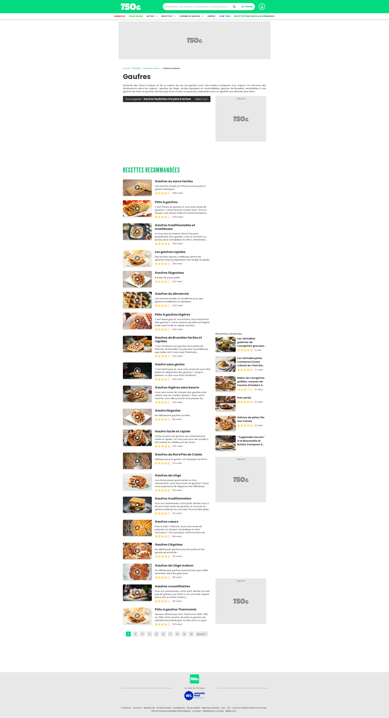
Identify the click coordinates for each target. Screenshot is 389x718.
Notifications (164, 708)
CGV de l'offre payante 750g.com (249, 708)
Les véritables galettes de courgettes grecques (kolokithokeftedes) (251, 342)
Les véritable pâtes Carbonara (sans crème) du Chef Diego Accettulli (251, 361)
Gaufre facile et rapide (172, 431)
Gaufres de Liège (168, 475)
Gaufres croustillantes (172, 586)
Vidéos (211, 16)
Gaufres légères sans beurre (177, 387)
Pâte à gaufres (166, 202)
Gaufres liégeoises (169, 273)
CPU (229, 708)
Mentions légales (210, 708)
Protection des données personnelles (171, 711)
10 (191, 634)
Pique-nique (136, 16)
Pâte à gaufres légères (172, 314)
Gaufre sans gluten (170, 364)
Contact (137, 708)
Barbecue (119, 16)
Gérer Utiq (230, 711)
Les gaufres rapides (170, 252)
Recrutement (193, 708)
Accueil (126, 68)
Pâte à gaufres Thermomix (175, 609)
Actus (150, 16)
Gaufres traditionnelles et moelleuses (175, 227)
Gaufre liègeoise (168, 410)
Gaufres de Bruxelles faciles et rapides (178, 339)
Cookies (196, 711)
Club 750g (225, 16)
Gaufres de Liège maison (174, 565)
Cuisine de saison (189, 16)
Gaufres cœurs (166, 521)
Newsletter (149, 708)
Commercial (179, 708)
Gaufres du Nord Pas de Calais (178, 454)
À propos (126, 708)
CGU (223, 708)
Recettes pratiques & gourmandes (254, 16)
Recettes (166, 16)
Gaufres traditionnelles (173, 498)
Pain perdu (244, 397)
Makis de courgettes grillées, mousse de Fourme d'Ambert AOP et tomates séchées (251, 381)
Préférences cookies (213, 711)
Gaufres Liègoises (169, 544)
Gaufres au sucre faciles (174, 181)
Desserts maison (152, 68)
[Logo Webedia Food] (194, 695)
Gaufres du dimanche (172, 293)
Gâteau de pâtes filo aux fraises (250, 419)
